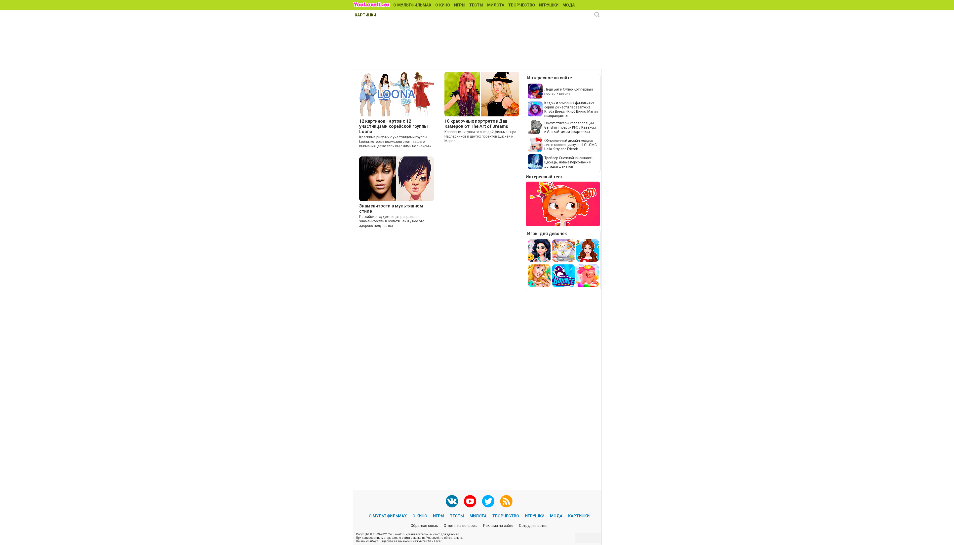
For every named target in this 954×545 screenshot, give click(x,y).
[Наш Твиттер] (488, 501)
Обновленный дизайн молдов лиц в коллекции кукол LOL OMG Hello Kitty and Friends (570, 145)
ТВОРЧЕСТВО (521, 5)
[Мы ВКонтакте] (452, 501)
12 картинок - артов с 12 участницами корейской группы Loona (393, 126)
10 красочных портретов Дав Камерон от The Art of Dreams (476, 123)
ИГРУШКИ (548, 5)
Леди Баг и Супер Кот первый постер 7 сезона (568, 91)
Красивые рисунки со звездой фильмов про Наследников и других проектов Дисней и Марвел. (480, 136)
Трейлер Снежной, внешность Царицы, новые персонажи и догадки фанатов (569, 162)
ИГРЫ (459, 5)
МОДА (568, 5)
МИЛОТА (495, 5)
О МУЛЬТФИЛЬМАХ (412, 5)
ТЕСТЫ (476, 5)
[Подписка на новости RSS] (506, 501)
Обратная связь (424, 525)
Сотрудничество (533, 525)
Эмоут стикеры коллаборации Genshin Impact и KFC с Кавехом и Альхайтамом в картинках (570, 127)
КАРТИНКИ (365, 15)
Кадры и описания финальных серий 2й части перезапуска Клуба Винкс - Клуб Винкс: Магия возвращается (571, 109)
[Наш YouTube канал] (470, 501)
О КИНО (442, 5)
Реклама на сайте (498, 525)
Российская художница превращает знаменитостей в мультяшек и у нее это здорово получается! (391, 221)
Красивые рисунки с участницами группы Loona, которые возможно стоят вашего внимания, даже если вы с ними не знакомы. (395, 141)
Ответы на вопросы (460, 525)
